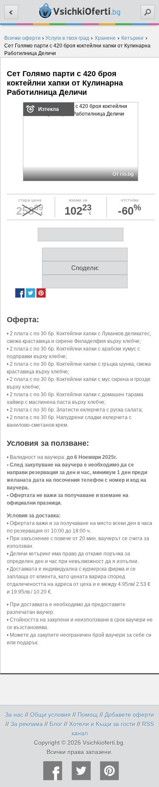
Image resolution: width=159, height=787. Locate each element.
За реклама (27, 724)
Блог (56, 724)
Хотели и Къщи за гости (102, 724)
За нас (14, 714)
